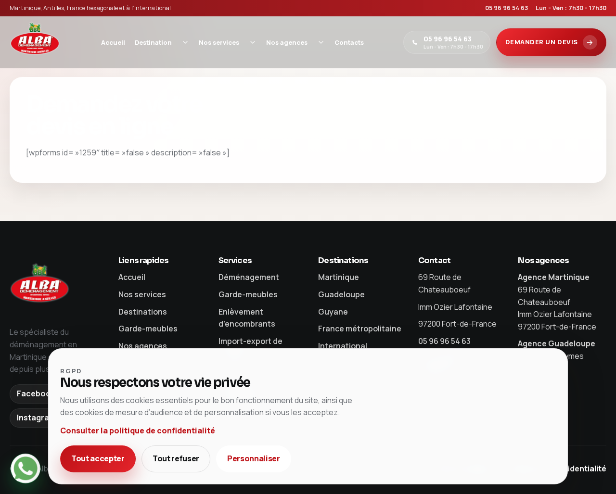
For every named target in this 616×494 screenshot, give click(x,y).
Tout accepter (98, 458)
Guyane (333, 311)
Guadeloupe (341, 294)
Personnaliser (253, 458)
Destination (153, 42)
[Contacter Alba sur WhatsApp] (25, 468)
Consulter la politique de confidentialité (137, 430)
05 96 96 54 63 (506, 8)
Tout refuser (176, 458)
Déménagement (248, 277)
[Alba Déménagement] (36, 42)
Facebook (36, 393)
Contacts (349, 42)
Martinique (338, 277)
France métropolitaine (359, 328)
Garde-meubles (148, 328)
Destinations (142, 311)
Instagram (36, 417)
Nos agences (287, 42)
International (342, 346)
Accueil (113, 42)
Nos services (219, 42)
